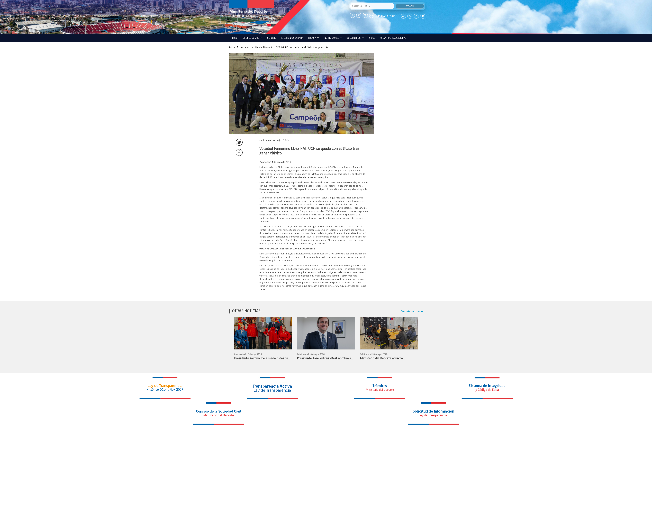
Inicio (235, 38)
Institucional (331, 38)
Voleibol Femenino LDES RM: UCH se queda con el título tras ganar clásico (293, 47)
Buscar (409, 6)
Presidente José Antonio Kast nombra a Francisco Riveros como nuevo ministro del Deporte (324, 359)
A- (403, 16)
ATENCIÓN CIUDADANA (292, 38)
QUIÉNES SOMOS (251, 38)
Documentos (354, 38)
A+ (410, 16)
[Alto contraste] (422, 16)
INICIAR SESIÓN (386, 16)
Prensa (312, 38)
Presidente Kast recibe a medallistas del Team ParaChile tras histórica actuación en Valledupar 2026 (261, 359)
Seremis (271, 38)
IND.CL (372, 38)
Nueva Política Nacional (393, 38)
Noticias (244, 47)
